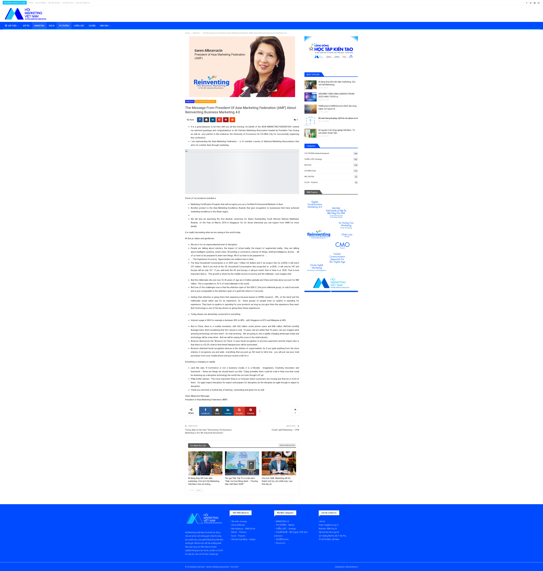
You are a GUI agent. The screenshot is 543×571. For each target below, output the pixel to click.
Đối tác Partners (54, 3)
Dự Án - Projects (311, 182)
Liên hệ (322, 521)
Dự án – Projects (238, 536)
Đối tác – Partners (238, 532)
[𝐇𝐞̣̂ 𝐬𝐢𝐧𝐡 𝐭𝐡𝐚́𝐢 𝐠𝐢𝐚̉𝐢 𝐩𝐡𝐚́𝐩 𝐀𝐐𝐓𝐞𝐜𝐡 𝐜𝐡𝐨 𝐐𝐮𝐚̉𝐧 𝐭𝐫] (310, 121)
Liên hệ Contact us (83, 3)
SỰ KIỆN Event (310, 171)
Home (31, 3)
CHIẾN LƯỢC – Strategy (286, 528)
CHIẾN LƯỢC (79, 25)
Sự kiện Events (68, 3)
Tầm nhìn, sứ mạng (239, 521)
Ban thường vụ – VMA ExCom (243, 528)
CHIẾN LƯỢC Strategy (313, 159)
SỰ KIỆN (92, 25)
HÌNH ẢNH (104, 25)
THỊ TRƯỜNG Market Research (206, 101)
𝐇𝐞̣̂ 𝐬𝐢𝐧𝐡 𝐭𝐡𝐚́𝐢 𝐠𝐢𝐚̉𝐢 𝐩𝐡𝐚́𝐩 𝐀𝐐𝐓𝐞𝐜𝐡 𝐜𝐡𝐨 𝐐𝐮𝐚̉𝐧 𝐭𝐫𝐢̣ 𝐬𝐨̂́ (338, 118)
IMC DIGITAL (309, 176)
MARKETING (39, 25)
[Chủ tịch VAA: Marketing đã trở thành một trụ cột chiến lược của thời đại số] (279, 463)
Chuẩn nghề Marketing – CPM (285, 430)
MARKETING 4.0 (282, 521)
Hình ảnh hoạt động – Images (243, 539)
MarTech (190, 101)
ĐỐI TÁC (26, 25)
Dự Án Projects (40, 3)
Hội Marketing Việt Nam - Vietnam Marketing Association (208, 567)
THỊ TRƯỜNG (64, 25)
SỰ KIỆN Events (282, 539)
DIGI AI (51, 25)
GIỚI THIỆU (12, 25)
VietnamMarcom (351, 567)
